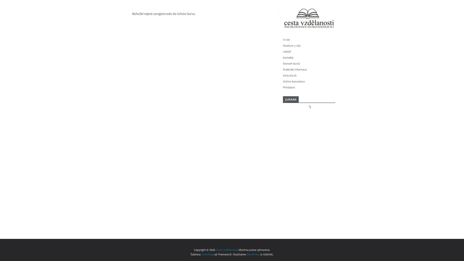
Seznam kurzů (291, 63)
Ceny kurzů (290, 75)
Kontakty (288, 57)
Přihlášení (289, 87)
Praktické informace (295, 69)
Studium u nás (292, 45)
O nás (286, 39)
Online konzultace (294, 81)
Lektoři (287, 51)
